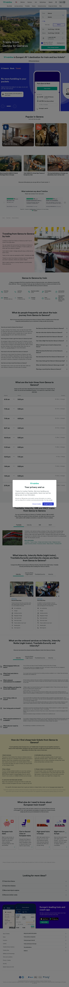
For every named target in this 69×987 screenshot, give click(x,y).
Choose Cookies (36, 504)
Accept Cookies (48, 504)
